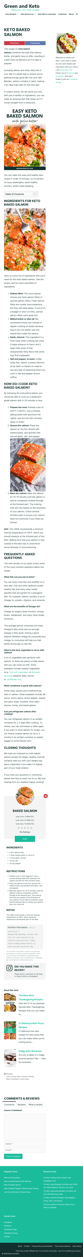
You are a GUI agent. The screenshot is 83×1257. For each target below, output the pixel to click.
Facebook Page (10, 1229)
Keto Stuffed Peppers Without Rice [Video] (21, 1188)
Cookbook (62, 14)
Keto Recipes (10, 14)
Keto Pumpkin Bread (12, 1185)
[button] (18, 14)
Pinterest (70, 73)
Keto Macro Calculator (47, 14)
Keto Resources (27, 14)
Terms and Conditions (63, 1246)
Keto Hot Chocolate (12, 1178)
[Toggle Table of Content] (34, 194)
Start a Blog (77, 1246)
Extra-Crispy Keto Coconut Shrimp (20, 1077)
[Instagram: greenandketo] (10, 971)
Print (25, 839)
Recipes (9, 1074)
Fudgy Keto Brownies (30, 1051)
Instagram (34, 976)
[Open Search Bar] (77, 14)
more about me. (66, 70)
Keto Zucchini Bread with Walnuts (17, 1181)
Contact (27, 1246)
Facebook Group (11, 1233)
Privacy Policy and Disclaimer (42, 1246)
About (71, 14)
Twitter (7, 1237)
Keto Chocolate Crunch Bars (17, 1079)
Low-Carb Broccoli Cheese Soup (17, 1192)
